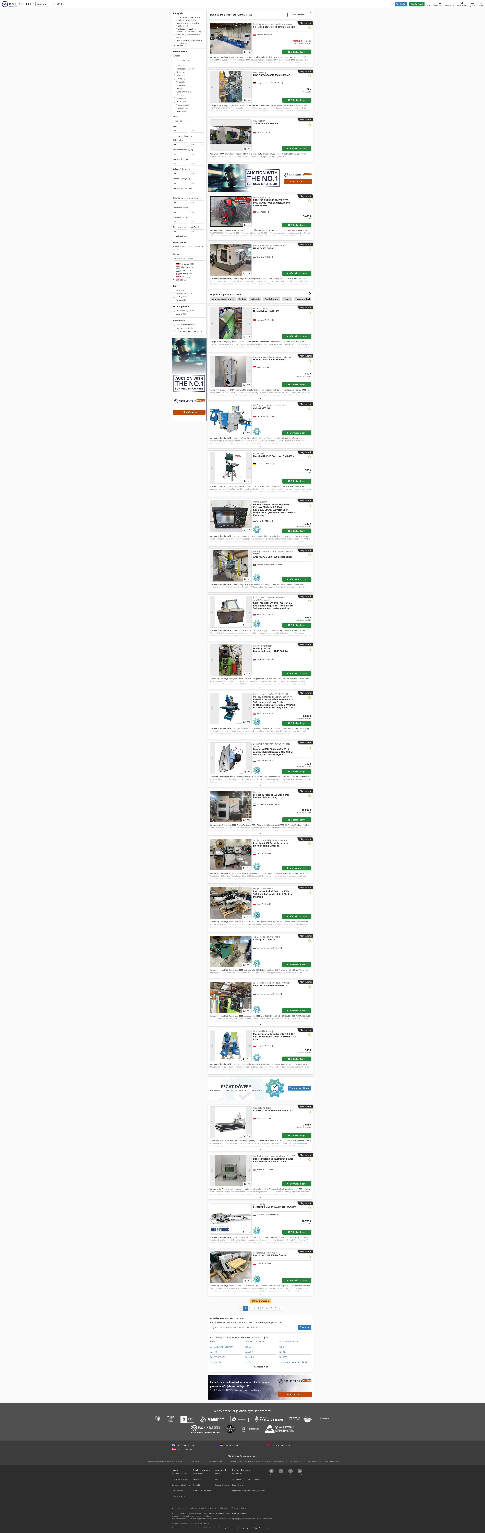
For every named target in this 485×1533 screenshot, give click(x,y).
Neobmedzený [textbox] (184, 258)
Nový (181, 290)
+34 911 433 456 (184, 1449)
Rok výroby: (178, 140)
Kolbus (242, 299)
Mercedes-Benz (185, 69)
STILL (180, 95)
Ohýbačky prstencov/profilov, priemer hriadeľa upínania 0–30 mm (256, 1461)
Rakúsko (185, 277)
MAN (180, 75)
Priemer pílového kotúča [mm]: (186, 227)
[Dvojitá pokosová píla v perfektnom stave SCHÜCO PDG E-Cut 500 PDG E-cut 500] (230, 38)
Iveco (180, 78)
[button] (481, 4)
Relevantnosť (300, 14)
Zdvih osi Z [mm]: (180, 217)
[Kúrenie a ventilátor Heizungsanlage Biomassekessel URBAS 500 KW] (230, 660)
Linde (180, 72)
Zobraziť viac (261, 1366)
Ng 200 (282, 1352)
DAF (180, 88)
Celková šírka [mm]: (181, 169)
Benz (181, 65)
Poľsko (185, 270)
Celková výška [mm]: (181, 178)
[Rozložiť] (260, 65)
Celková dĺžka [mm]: (181, 159)
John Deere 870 (192, 1461)
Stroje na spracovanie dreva (188, 36)
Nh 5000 (283, 1357)
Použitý (182, 296)
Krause (287, 299)
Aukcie (181, 314)
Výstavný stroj (184, 293)
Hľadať (402, 4)
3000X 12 (214, 1341)
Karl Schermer (272, 299)
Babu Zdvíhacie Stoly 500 (222, 1346)
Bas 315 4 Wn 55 (217, 1357)
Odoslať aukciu (297, 181)
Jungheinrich (183, 92)
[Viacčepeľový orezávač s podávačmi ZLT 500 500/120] (230, 419)
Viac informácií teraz (299, 1088)
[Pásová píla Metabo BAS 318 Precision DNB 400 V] (230, 467)
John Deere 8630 (295, 1461)
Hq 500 (248, 1362)
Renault (181, 98)
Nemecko (186, 264)
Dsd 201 (248, 1346)
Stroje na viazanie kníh (223, 299)
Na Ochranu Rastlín (288, 1341)
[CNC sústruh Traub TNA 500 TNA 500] (230, 135)
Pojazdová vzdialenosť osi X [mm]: (187, 198)
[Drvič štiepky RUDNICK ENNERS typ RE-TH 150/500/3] (230, 1218)
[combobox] (189, 258)
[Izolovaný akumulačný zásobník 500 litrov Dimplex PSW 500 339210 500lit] (230, 371)
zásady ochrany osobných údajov (233, 1528)
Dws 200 (249, 1352)
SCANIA (181, 85)
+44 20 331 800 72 (185, 1445)
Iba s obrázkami (186, 324)
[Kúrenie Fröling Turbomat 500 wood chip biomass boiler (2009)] (230, 806)
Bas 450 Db (215, 1362)
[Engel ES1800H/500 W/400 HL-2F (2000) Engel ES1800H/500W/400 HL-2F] (230, 997)
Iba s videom (184, 328)
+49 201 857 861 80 (281, 1445)
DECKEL (181, 101)
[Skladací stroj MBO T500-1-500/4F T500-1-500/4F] (230, 86)
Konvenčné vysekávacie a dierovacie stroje (164, 1461)
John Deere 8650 (332, 1461)
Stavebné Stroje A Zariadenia (293, 1362)
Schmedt (255, 299)
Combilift (182, 108)
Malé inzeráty (185, 310)
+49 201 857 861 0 (232, 1445)
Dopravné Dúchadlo (254, 1341)
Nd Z (281, 1346)
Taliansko (185, 274)
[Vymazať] (392, 4)
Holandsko (186, 267)
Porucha (181, 300)
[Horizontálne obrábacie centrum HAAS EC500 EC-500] (230, 260)
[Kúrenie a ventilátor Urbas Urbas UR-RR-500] (230, 322)
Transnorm (183, 105)
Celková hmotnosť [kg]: (182, 188)
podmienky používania (256, 1528)
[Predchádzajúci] (212, 38)
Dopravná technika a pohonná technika (189, 41)
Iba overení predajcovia (189, 331)
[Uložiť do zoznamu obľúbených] (309, 27)
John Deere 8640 (314, 1461)
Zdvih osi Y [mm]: (180, 207)
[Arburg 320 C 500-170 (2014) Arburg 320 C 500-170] (230, 951)
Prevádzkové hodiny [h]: (183, 149)
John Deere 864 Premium (214, 1461)
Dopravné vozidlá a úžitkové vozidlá (188, 24)
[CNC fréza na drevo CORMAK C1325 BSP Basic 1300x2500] (230, 1122)
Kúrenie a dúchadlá (305, 299)
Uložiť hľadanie (261, 1301)
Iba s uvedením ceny (184, 136)
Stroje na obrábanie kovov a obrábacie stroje (188, 18)
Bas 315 (213, 1352)
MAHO (181, 111)
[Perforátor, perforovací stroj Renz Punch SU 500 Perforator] (230, 1267)
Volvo (180, 82)
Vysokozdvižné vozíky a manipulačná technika (188, 30)
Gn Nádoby (250, 1357)
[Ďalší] (249, 38)
